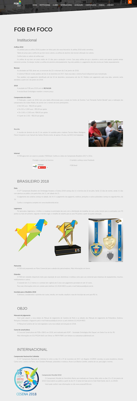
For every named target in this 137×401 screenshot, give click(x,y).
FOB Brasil (73, 165)
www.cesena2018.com (84, 384)
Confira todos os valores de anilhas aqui (30, 56)
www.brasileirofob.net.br (50, 202)
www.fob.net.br (64, 49)
